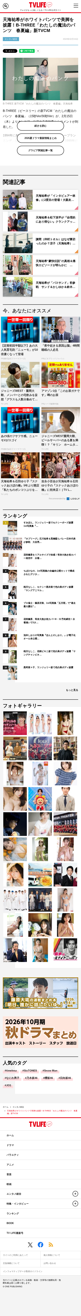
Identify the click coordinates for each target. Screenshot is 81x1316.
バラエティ (13, 1154)
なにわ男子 (12, 1077)
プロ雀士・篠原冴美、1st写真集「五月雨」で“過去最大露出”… (50, 605)
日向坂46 (65, 1077)
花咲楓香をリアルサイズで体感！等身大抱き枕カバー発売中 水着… (50, 556)
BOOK (10, 1223)
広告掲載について (11, 1263)
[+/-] (75, 1194)
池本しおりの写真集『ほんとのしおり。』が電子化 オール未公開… (50, 637)
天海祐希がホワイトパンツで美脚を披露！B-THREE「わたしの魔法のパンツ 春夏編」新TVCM (42, 1112)
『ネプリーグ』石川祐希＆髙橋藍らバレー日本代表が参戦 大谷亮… (50, 540)
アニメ (10, 1164)
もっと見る (72, 690)
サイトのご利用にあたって (15, 1255)
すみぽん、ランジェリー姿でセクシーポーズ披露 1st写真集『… (50, 524)
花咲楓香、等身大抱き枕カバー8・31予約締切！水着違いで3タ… (49, 621)
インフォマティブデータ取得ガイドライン (22, 1271)
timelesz (11, 1070)
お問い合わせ (50, 1263)
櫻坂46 (49, 1077)
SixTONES (30, 1070)
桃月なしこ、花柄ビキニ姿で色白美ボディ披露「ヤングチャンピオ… (50, 653)
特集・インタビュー (18, 1203)
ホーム (5, 1107)
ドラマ (10, 1145)
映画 (9, 1184)
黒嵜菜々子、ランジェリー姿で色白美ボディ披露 (48, 667)
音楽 (9, 1174)
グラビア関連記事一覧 (40, 150)
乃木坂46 (32, 1077)
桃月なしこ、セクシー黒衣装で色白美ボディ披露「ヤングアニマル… (48, 589)
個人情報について (52, 1255)
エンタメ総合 (18, 1107)
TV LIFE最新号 (15, 1233)
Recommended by (57, 498)
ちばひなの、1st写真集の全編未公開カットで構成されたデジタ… (49, 573)
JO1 (8, 1085)
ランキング (13, 1213)
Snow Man (50, 1070)
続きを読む (40, 125)
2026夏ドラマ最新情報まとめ (40, 138)
